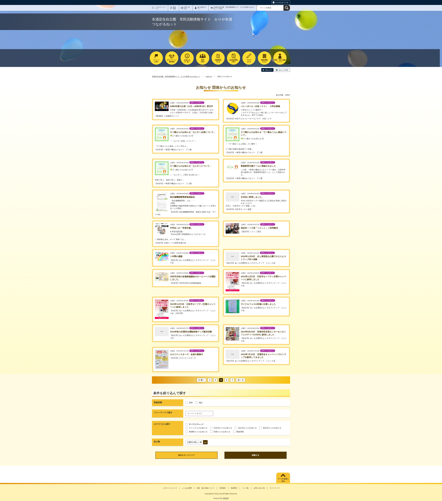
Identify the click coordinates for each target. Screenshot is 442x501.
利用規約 (222, 488)
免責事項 (234, 488)
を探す (156, 61)
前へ (202, 380)
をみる (218, 61)
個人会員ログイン (201, 8)
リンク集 (245, 488)
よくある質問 (187, 488)
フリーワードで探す (163, 412)
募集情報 (172, 61)
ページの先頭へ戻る (283, 480)
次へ (239, 380)
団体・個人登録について (205, 488)
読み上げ (268, 70)
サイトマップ (274, 488)
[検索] (286, 8)
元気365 (226, 498)
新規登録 (174, 8)
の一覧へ (187, 61)
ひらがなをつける (281, 2)
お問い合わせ (187, 8)
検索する (255, 455)
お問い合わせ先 (259, 488)
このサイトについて (160, 8)
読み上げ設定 (283, 70)
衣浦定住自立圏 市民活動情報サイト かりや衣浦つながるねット (176, 76)
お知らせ (209, 76)
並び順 (157, 442)
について (280, 61)
